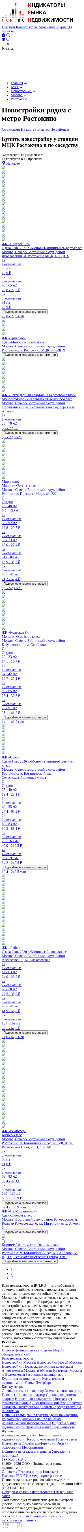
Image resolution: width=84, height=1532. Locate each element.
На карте (28, 129)
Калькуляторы (27, 27)
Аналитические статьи (19, 1435)
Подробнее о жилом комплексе (25, 311)
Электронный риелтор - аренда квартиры (49, 1407)
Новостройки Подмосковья (22, 1366)
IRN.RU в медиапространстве (39, 1476)
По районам (59, 129)
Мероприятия (32, 1447)
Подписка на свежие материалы (26, 1451)
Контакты (50, 1472)
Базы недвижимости (17, 1358)
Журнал (62, 27)
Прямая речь (11, 1443)
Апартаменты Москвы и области (27, 1370)
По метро (42, 129)
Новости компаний (40, 1439)
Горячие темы (66, 1439)
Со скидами (11, 129)
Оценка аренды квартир (63, 1391)
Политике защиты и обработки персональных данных (33, 1518)
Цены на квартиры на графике (25, 1415)
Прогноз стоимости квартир (23, 1395)
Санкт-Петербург (38, 1382)
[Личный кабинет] (4, 36)
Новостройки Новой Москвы (59, 1362)
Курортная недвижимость (21, 1378)
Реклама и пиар (30, 1472)
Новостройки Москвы (19, 1362)
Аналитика (47, 27)
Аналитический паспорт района (26, 1423)
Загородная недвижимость (46, 1374)
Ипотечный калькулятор (33, 1399)
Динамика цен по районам (40, 1419)
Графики (9, 27)
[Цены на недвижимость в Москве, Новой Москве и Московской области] (37, 23)
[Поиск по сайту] (8, 36)
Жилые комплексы (58, 1366)
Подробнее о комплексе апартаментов (30, 354)
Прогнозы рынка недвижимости (50, 1427)
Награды (8, 1476)
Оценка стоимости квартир (23, 1391)
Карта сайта (17, 1459)
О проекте (9, 1472)
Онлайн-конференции (39, 1443)
